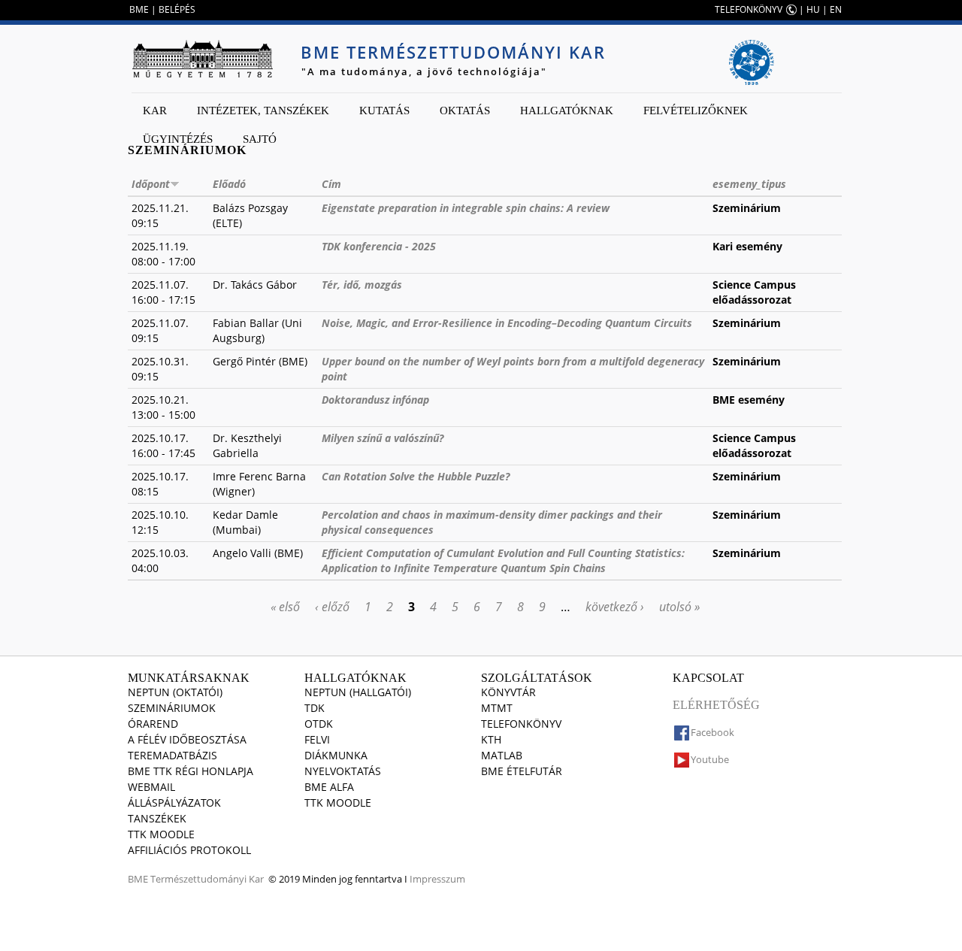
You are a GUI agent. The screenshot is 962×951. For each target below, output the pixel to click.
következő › (614, 606)
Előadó (229, 184)
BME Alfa (329, 787)
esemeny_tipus (749, 184)
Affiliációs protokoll (189, 850)
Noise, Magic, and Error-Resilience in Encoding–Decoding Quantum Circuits (507, 323)
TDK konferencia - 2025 (379, 246)
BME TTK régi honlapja (190, 771)
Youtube (710, 759)
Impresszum (437, 879)
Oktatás (465, 110)
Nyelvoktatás (342, 771)
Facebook (712, 732)
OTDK (318, 723)
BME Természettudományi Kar (453, 52)
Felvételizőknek (695, 110)
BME (139, 9)
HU (813, 9)
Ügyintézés (178, 139)
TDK (314, 708)
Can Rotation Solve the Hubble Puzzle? (416, 476)
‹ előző (332, 606)
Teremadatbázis (172, 755)
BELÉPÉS (177, 9)
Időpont (151, 184)
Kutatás (384, 110)
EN (836, 9)
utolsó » (679, 606)
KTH (491, 739)
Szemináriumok (172, 708)
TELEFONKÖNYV (748, 9)
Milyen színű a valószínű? (382, 438)
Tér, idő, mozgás (362, 284)
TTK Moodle (161, 834)
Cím (331, 184)
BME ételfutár (521, 771)
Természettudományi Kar (207, 879)
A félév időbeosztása (187, 739)
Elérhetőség (716, 704)
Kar (155, 110)
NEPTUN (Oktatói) (175, 692)
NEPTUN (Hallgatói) (357, 692)
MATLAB (501, 755)
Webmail (151, 787)
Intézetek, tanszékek (263, 110)
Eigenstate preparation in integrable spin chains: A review (466, 208)
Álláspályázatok (174, 802)
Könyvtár (508, 692)
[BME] (202, 58)
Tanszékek (157, 818)
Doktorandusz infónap (375, 399)
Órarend (153, 723)
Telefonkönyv (521, 723)
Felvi (317, 739)
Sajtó (260, 139)
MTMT (497, 708)
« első (285, 606)
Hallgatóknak (566, 110)
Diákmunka (336, 755)
